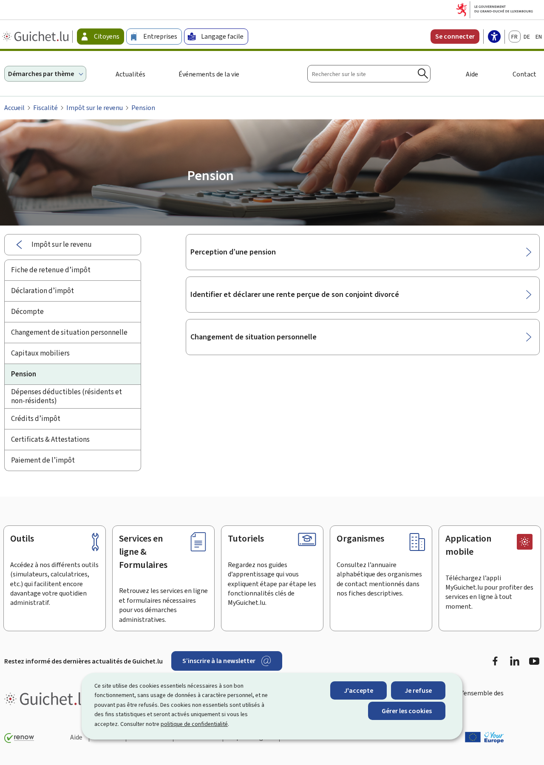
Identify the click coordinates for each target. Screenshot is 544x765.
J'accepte (358, 690)
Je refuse (418, 690)
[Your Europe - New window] (484, 737)
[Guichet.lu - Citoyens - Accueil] (36, 36)
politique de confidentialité (194, 724)
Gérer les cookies (407, 710)
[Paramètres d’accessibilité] (494, 37)
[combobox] (369, 73)
